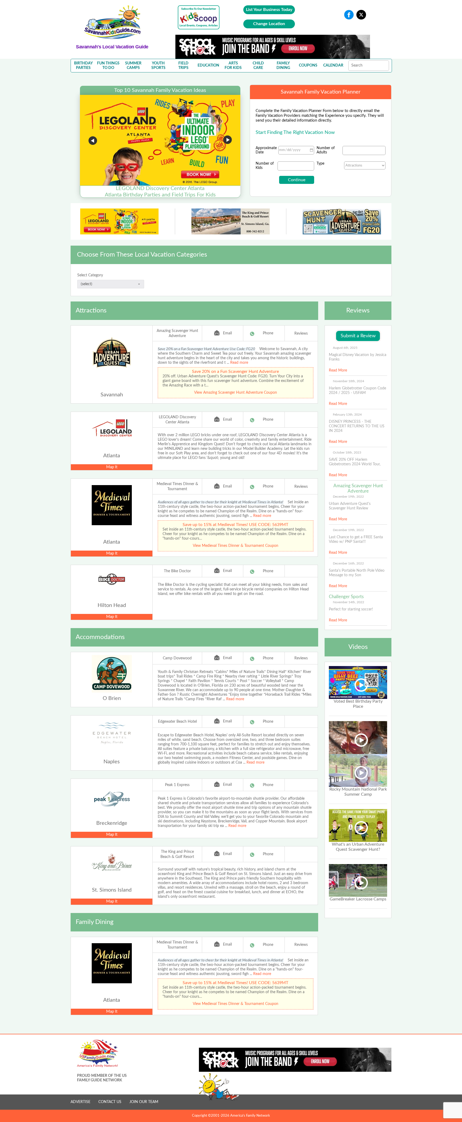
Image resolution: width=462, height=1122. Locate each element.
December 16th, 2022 (348, 563)
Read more (239, 363)
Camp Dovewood (177, 658)
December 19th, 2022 (348, 496)
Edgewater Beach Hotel (177, 722)
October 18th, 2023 (347, 452)
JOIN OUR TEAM (143, 1102)
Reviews (301, 333)
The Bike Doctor (177, 571)
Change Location (269, 24)
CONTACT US (109, 1102)
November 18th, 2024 (348, 381)
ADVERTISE (80, 1102)
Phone (268, 333)
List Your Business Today (269, 9)
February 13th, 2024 (347, 414)
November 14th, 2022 (348, 602)
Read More (338, 370)
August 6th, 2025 (345, 347)
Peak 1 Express (177, 785)
